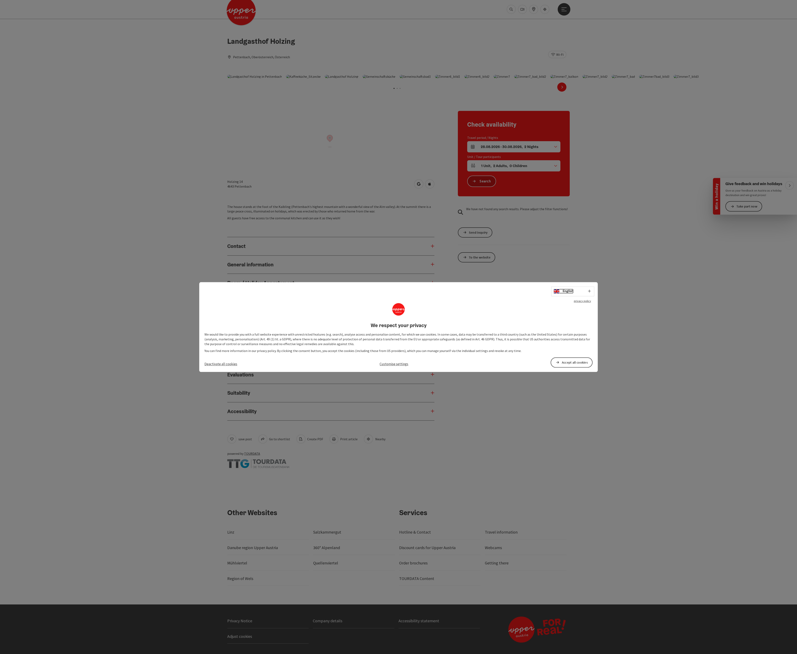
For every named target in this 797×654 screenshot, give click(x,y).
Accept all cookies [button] (575, 362)
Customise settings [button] (394, 364)
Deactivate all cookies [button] (220, 364)
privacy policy (582, 301)
